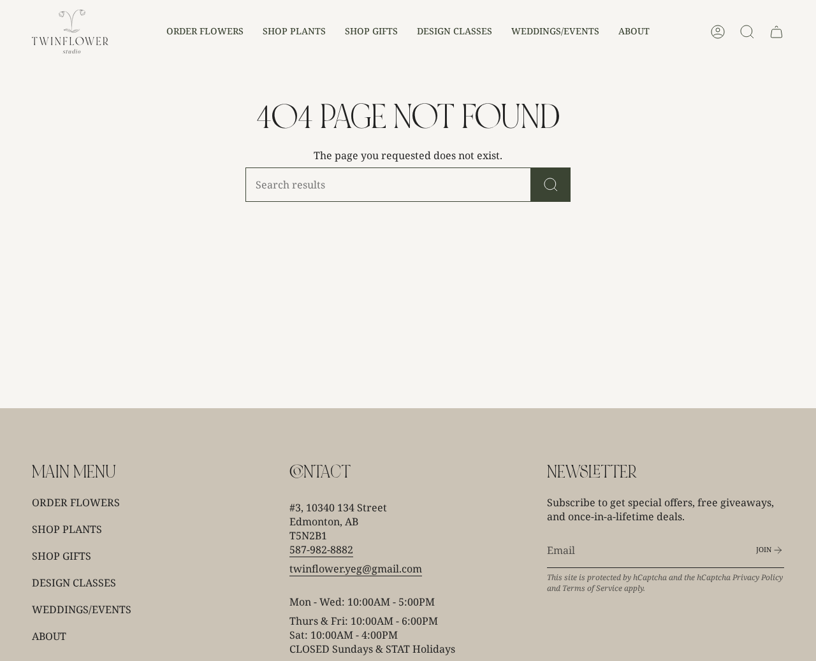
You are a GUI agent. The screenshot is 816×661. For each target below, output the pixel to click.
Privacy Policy (757, 577)
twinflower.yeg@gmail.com (355, 569)
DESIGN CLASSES (74, 583)
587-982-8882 (321, 550)
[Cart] (776, 32)
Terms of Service (592, 588)
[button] (205, 31)
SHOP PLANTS (67, 529)
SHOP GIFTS (61, 556)
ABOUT (49, 636)
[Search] (551, 184)
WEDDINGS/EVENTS (81, 609)
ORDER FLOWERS (76, 502)
